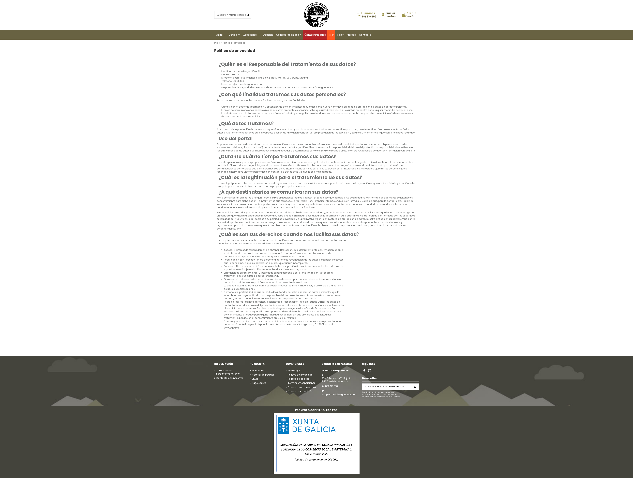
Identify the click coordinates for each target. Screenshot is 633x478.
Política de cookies (298, 378)
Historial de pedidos (263, 374)
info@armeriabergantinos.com (339, 394)
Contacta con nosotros (229, 378)
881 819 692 (368, 16)
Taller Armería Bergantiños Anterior (228, 372)
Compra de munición (300, 391)
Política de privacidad (300, 374)
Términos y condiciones (301, 383)
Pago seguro (259, 383)
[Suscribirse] (415, 387)
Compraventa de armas (302, 387)
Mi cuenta (258, 370)
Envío (255, 378)
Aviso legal (294, 370)
